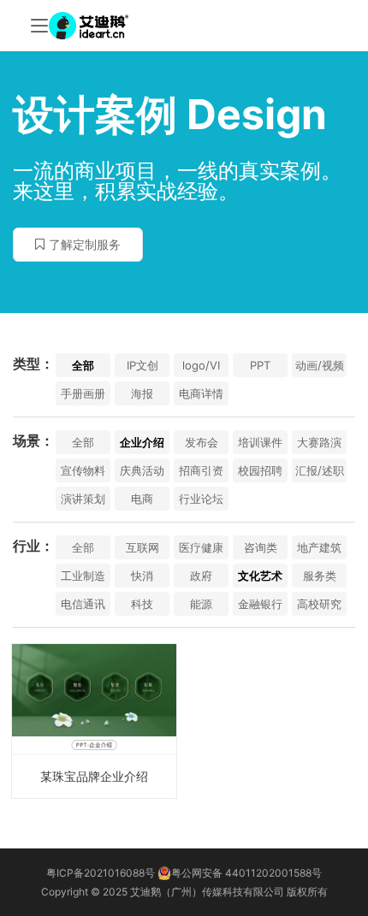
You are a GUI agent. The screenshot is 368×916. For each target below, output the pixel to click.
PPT (260, 365)
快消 (142, 575)
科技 (142, 604)
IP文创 (142, 365)
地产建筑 (319, 547)
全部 (83, 365)
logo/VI (201, 365)
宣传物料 (83, 470)
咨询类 (260, 547)
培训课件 (260, 442)
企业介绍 (142, 442)
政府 (201, 575)
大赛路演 (319, 442)
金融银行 (260, 604)
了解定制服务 (85, 244)
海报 (142, 393)
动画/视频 (319, 365)
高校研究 (319, 604)
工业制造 (83, 575)
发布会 (201, 442)
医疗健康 (201, 547)
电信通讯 (83, 604)
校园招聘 (260, 470)
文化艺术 (260, 575)
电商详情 (201, 393)
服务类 (319, 575)
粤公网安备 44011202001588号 (246, 872)
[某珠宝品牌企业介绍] (94, 721)
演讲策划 (83, 498)
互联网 (142, 547)
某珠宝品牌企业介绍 (94, 776)
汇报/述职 (319, 470)
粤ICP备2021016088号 (100, 872)
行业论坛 (201, 498)
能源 (201, 604)
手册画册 (83, 393)
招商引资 (201, 470)
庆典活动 (142, 470)
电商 (142, 498)
